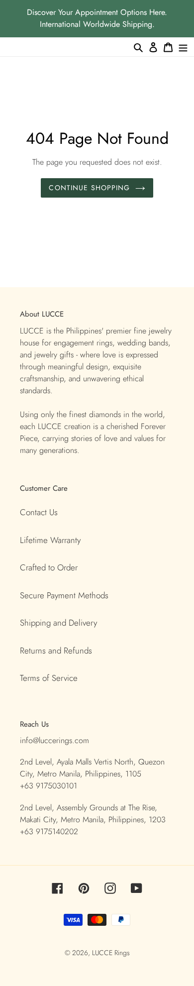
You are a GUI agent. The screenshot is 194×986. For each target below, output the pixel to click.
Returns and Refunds (56, 651)
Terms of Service (49, 678)
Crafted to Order (49, 567)
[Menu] (183, 46)
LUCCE (103, 953)
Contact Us (39, 512)
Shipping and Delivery (58, 623)
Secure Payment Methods (64, 595)
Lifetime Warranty (50, 540)
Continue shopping (89, 188)
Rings (122, 953)
